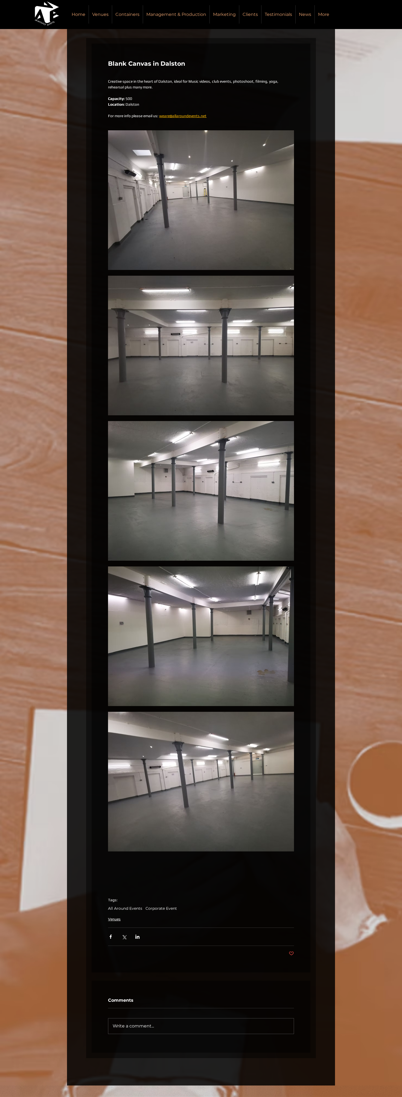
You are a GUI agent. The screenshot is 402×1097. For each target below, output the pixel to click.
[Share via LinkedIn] (137, 936)
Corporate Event (161, 908)
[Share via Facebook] (110, 936)
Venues (114, 919)
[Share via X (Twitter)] (124, 936)
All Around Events (125, 908)
